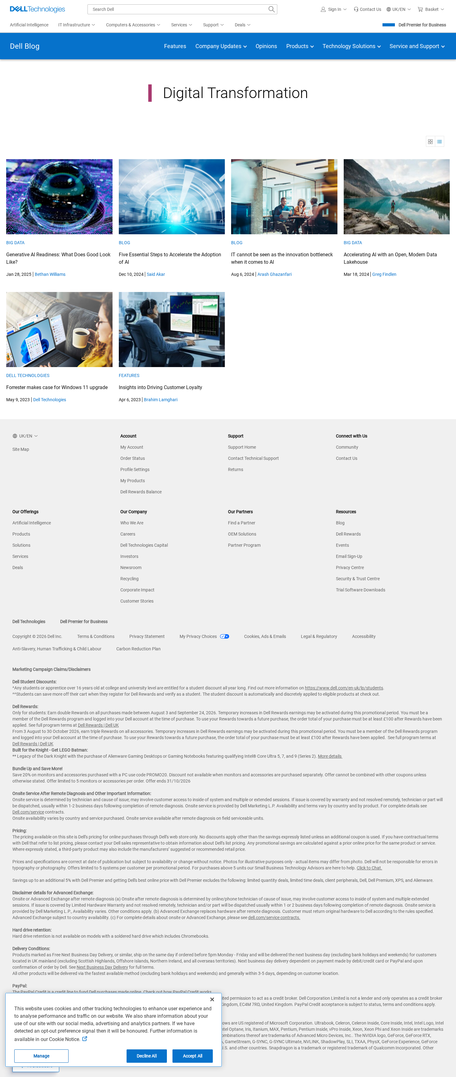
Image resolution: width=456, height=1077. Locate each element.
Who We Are (131, 522)
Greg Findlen (384, 274)
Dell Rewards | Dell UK (98, 725)
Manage (42, 1055)
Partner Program (244, 545)
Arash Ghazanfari (274, 274)
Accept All (192, 1055)
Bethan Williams (50, 274)
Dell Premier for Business (422, 24)
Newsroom (130, 567)
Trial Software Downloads (360, 589)
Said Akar (156, 274)
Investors (129, 556)
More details (330, 756)
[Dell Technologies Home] (37, 9)
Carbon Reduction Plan (138, 648)
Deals (17, 567)
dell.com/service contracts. (274, 917)
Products (21, 534)
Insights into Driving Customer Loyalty (160, 387)
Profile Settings (135, 469)
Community (347, 447)
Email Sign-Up (349, 556)
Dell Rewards (348, 534)
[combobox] (182, 9)
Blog (124, 242)
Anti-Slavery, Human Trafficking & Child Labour (56, 648)
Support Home (242, 447)
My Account (131, 447)
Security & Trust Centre (358, 578)
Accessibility (364, 636)
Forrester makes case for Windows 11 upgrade (57, 387)
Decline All (147, 1055)
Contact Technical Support (253, 458)
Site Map (20, 449)
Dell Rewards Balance (141, 491)
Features (129, 375)
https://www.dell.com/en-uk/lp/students (344, 687)
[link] (367, 9)
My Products (132, 480)
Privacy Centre (350, 567)
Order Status (132, 458)
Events (342, 545)
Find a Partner (241, 522)
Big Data (15, 242)
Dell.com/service (28, 812)
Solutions (21, 545)
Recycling (129, 578)
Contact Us (346, 458)
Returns (235, 469)
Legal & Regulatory (319, 636)
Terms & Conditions (95, 636)
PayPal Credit (186, 991)
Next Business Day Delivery (102, 967)
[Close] (212, 999)
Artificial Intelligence (31, 522)
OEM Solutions (242, 534)
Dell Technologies (27, 375)
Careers (127, 534)
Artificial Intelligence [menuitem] (29, 24)
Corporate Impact (137, 589)
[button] (334, 9)
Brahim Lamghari (160, 399)
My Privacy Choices (199, 636)
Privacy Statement (147, 636)
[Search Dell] (271, 9)
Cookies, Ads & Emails (265, 636)
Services (20, 556)
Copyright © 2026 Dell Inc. (37, 636)
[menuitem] (77, 25)
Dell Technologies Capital (144, 545)
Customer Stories (137, 601)
